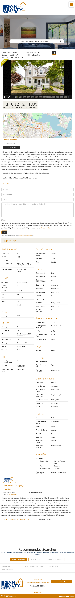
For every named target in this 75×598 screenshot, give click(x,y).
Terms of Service (29, 235)
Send (4, 232)
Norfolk (22, 519)
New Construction (55, 559)
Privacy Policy (46, 228)
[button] (62, 41)
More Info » (7, 489)
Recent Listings (54, 566)
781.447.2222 (12, 495)
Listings (11, 519)
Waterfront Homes (7, 569)
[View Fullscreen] (5, 123)
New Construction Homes (34, 566)
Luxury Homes (6, 566)
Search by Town (36, 559)
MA (16, 519)
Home (5, 519)
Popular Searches (18, 559)
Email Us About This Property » (13, 486)
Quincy (29, 519)
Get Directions (11, 147)
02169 (35, 519)
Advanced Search (38, 44)
